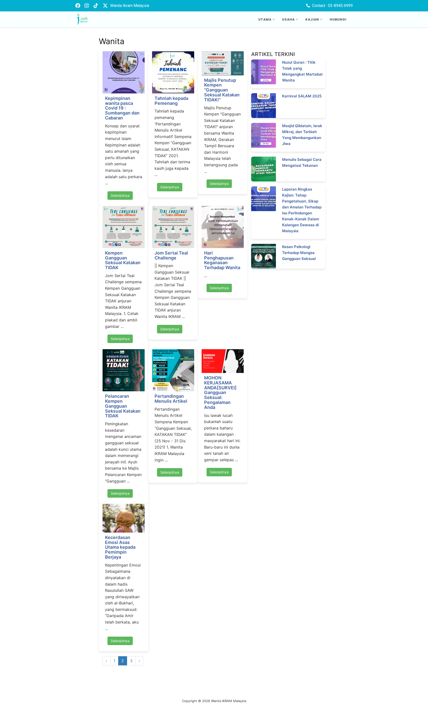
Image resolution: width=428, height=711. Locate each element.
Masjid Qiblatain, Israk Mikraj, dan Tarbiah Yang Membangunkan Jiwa (302, 134)
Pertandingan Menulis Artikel (171, 399)
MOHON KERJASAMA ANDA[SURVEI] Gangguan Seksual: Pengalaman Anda (220, 392)
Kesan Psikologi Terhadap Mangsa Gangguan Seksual (299, 252)
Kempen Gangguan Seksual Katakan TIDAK (122, 260)
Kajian (312, 19)
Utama (264, 19)
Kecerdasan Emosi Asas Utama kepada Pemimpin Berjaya (120, 547)
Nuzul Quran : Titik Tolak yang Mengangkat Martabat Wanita (302, 71)
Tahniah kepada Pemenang (171, 101)
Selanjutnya (120, 195)
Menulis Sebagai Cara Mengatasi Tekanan (301, 162)
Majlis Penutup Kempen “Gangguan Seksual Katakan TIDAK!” (222, 90)
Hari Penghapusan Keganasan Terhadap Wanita (222, 260)
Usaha (288, 19)
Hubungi (338, 19)
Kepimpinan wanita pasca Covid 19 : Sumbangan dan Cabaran (122, 108)
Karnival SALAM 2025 (301, 96)
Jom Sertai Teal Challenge (171, 255)
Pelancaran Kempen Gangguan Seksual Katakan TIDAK (122, 406)
